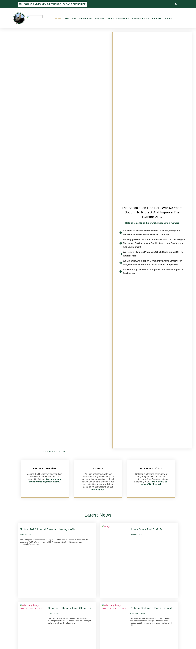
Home (58, 18)
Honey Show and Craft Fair (147, 529)
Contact (168, 18)
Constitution (85, 18)
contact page (97, 489)
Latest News (70, 18)
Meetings (99, 18)
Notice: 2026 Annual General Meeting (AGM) (48, 529)
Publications (122, 18)
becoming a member (168, 223)
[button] (176, 4)
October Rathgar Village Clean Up (69, 607)
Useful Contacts (140, 18)
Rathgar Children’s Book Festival (151, 607)
